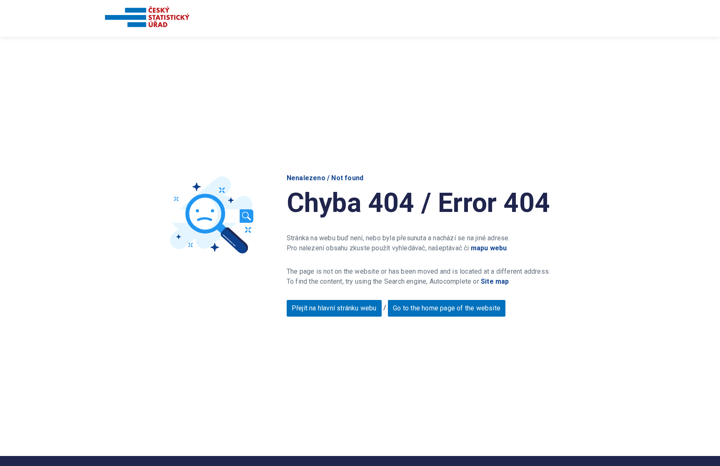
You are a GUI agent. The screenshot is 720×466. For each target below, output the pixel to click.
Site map (495, 281)
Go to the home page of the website (446, 308)
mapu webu (489, 248)
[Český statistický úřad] (147, 18)
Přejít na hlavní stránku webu (334, 308)
